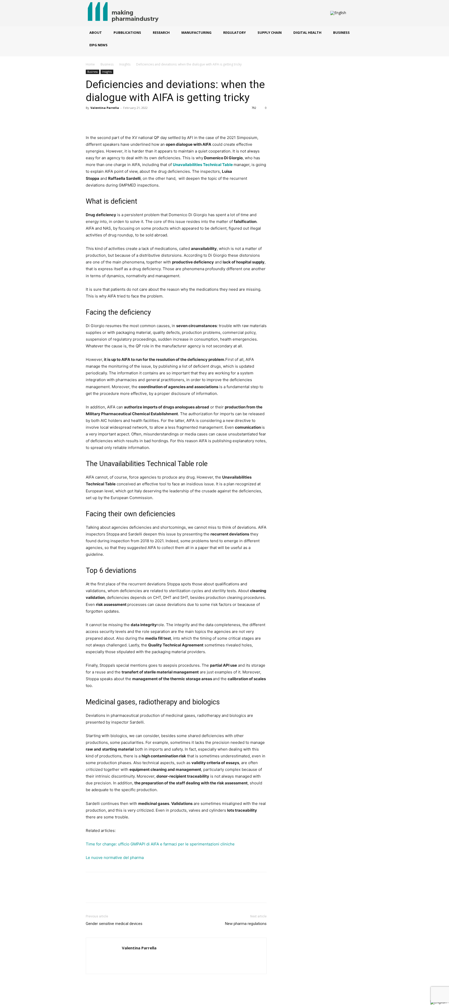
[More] (139, 119)
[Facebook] (91, 119)
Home (90, 64)
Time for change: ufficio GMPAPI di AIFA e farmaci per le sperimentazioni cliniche (160, 844)
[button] (355, 13)
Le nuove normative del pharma (115, 857)
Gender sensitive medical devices (114, 923)
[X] (103, 119)
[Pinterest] (115, 119)
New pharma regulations (246, 923)
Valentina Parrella (104, 108)
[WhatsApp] (127, 119)
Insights (124, 64)
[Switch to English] (338, 13)
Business (107, 64)
